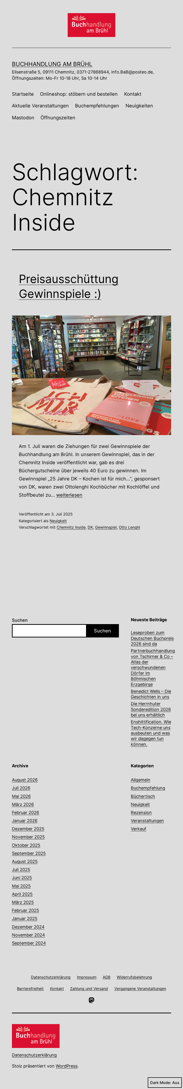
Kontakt (132, 94)
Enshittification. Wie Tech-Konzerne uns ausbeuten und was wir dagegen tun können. (151, 733)
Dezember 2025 (28, 828)
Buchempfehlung (148, 787)
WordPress (66, 1065)
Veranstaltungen (147, 820)
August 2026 (25, 779)
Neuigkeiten (139, 106)
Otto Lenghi (129, 527)
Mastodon (23, 118)
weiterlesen (69, 495)
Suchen (20, 620)
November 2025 (28, 836)
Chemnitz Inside (71, 527)
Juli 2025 (21, 869)
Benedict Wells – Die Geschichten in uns (151, 694)
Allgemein (140, 779)
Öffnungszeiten (58, 118)
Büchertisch (143, 796)
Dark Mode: (160, 1082)
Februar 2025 (25, 910)
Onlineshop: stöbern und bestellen (79, 94)
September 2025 (29, 853)
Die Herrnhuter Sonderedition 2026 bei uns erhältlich (151, 709)
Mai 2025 (21, 886)
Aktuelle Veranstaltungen (40, 106)
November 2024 (28, 934)
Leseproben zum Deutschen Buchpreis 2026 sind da (152, 638)
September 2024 (29, 943)
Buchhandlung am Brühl (52, 64)
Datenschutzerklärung (34, 1054)
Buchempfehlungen (97, 106)
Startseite (23, 94)
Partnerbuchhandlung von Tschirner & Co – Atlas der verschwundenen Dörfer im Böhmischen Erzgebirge (153, 667)
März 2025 (23, 902)
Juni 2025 (22, 877)
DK (90, 527)
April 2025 (22, 894)
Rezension (141, 812)
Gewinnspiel (106, 527)
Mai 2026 (21, 796)
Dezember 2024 (28, 926)
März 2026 (23, 804)
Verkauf (138, 828)
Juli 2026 (21, 787)
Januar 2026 (24, 820)
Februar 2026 (25, 812)
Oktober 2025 (26, 845)
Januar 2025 (24, 918)
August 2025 (25, 861)
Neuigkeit (58, 520)
